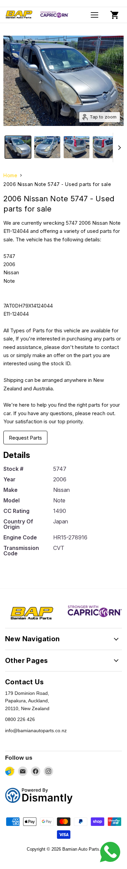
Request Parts (25, 437)
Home (10, 175)
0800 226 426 (20, 719)
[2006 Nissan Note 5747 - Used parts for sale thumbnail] (18, 147)
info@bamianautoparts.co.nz (36, 730)
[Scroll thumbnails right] (118, 147)
